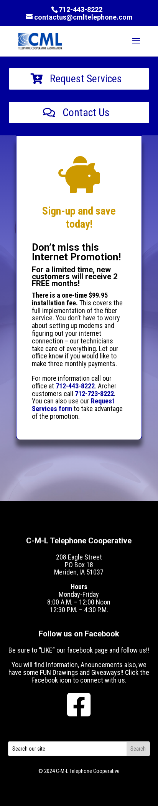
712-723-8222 (94, 394)
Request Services (86, 78)
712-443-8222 (80, 9)
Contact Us (86, 112)
